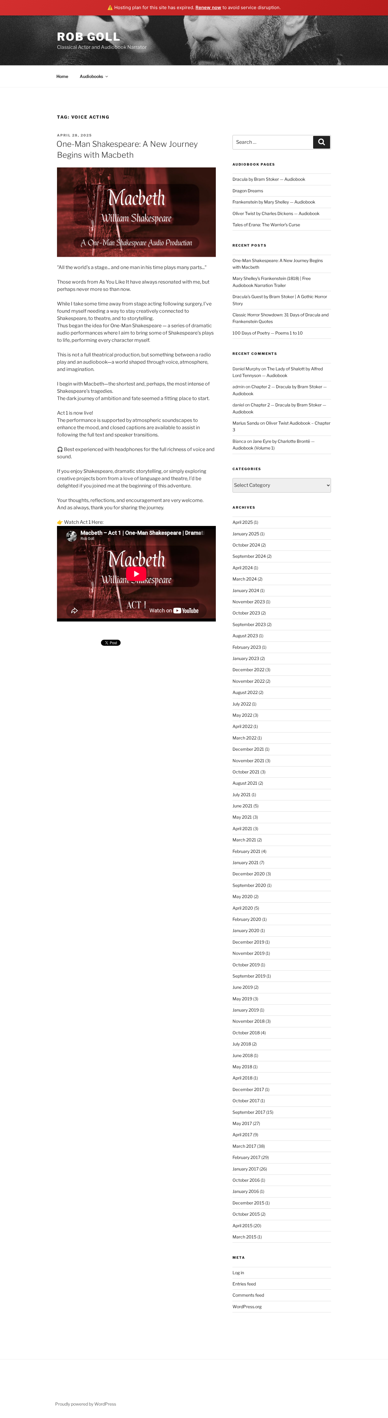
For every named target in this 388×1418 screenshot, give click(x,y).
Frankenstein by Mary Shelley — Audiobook (273, 201)
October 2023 (246, 612)
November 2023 (248, 601)
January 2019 (245, 1009)
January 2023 (245, 658)
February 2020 (246, 919)
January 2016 (245, 1191)
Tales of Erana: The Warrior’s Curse (266, 224)
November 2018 (248, 1021)
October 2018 (246, 1032)
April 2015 (242, 1225)
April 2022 (242, 726)
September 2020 (249, 885)
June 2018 (242, 1055)
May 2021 (242, 817)
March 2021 (244, 839)
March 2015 (244, 1236)
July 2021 (241, 794)
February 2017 (246, 1157)
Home (62, 76)
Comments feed (248, 1295)
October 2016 (246, 1180)
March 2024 (244, 578)
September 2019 (249, 975)
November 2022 (248, 681)
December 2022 (248, 669)
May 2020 (242, 896)
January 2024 (245, 590)
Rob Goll (89, 36)
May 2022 (242, 715)
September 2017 (248, 1112)
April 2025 (242, 522)
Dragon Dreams (247, 190)
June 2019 (242, 987)
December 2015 (248, 1202)
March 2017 (244, 1146)
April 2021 (242, 828)
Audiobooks (91, 76)
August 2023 (245, 635)
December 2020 (248, 873)
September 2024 (249, 556)
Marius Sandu (245, 423)
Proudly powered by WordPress (85, 1403)
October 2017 (245, 1100)
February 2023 (246, 647)
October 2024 (246, 544)
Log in (238, 1272)
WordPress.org (247, 1306)
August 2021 (244, 783)
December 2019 (248, 942)
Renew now (208, 7)
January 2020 (245, 930)
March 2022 (244, 737)
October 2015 (246, 1214)
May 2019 (242, 998)
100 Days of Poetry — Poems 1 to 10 (267, 332)
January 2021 (245, 862)
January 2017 (245, 1168)
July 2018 (241, 1043)
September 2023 (249, 624)
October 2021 (245, 771)
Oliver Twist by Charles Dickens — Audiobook (275, 213)
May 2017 (242, 1123)
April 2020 (242, 908)
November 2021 (248, 760)
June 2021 (242, 805)
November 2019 (248, 953)
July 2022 (241, 703)
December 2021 (248, 749)
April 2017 (242, 1134)
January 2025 (245, 533)
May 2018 (242, 1066)
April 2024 (242, 567)
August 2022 (245, 692)
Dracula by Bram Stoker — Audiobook (268, 179)
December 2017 (248, 1089)
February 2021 (246, 851)
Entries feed (244, 1283)
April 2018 (242, 1077)
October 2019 (246, 964)
